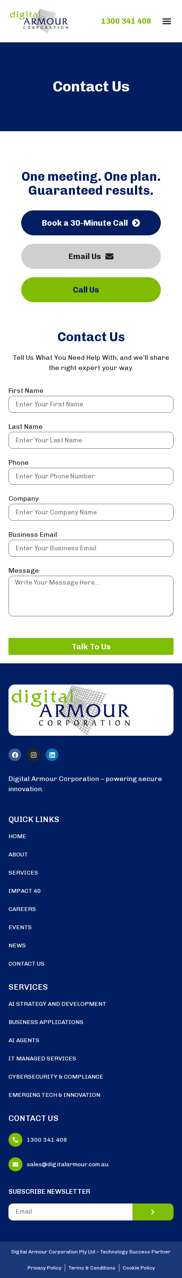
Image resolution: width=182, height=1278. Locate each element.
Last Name (25, 427)
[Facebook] (14, 754)
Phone (18, 462)
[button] (167, 21)
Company (23, 498)
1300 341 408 (126, 21)
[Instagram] (33, 754)
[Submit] (153, 1211)
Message (23, 570)
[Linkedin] (52, 754)
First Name (26, 391)
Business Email (32, 534)
